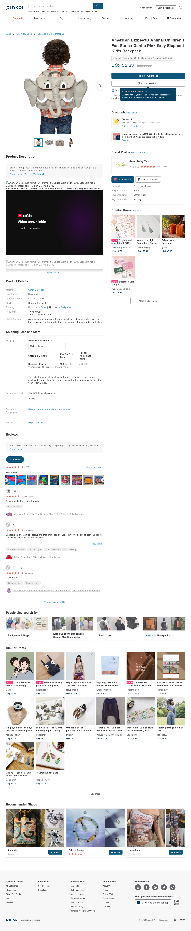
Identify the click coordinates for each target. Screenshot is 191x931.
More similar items (148, 300)
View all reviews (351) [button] (54, 601)
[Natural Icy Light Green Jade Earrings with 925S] (148, 226)
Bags (8, 33)
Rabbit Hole (42, 689)
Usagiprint (41, 734)
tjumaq (165, 247)
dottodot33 (162, 734)
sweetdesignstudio (120, 247)
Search (98, 6)
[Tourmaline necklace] (50, 756)
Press (105, 890)
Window (9, 902)
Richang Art (162, 689)
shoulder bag (33, 11)
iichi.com (106, 907)
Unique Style (35, 549)
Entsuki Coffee (103, 689)
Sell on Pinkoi (146, 7)
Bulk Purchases (77, 890)
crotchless (65, 11)
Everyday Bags (24, 33)
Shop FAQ (42, 890)
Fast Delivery (14, 506)
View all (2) (132, 112)
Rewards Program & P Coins (82, 911)
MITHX (69, 734)
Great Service (52, 549)
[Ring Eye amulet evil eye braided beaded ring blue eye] (20, 711)
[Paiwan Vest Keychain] (173, 226)
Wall (8, 898)
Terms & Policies (77, 898)
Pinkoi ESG (108, 894)
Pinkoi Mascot (109, 898)
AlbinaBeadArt (13, 734)
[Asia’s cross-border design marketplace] (14, 7)
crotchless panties (89, 11)
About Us (107, 886)
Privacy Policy (76, 902)
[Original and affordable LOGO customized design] (123, 226)
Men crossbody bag (49, 11)
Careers (106, 902)
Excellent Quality (16, 549)
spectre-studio (134, 689)
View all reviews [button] (93, 467)
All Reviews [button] (15, 459)
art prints (75, 11)
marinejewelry (43, 779)
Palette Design (144, 247)
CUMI (8, 689)
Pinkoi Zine (11, 890)
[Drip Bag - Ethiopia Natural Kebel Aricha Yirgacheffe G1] (110, 666)
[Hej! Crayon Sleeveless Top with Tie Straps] (80, 666)
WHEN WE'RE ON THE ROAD (111, 734)
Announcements (77, 894)
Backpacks (43, 33)
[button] (122, 179)
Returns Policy (76, 907)
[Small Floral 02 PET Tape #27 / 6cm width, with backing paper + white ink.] (141, 711)
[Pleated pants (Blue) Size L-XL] (171, 711)
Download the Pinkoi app (155, 902)
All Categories (12, 886)
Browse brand (138, 152)
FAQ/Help (74, 886)
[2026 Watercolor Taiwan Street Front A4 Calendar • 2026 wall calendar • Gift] (171, 666)
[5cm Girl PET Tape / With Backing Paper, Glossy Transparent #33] (50, 711)
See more (137, 210)
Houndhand (72, 689)
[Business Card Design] (123, 267)
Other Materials (56, 33)
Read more (96, 543)
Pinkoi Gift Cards (13, 894)
